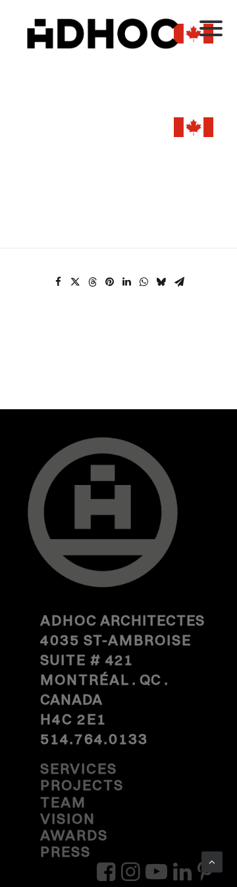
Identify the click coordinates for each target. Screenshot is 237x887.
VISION (67, 818)
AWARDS (74, 835)
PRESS (65, 851)
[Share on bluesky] (161, 282)
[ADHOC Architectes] (118, 46)
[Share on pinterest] (109, 282)
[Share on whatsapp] (143, 282)
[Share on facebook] (58, 282)
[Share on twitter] (75, 282)
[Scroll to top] (212, 861)
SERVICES (78, 768)
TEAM (63, 802)
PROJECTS (82, 785)
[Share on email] (179, 282)
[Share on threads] (92, 282)
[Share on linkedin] (126, 282)
